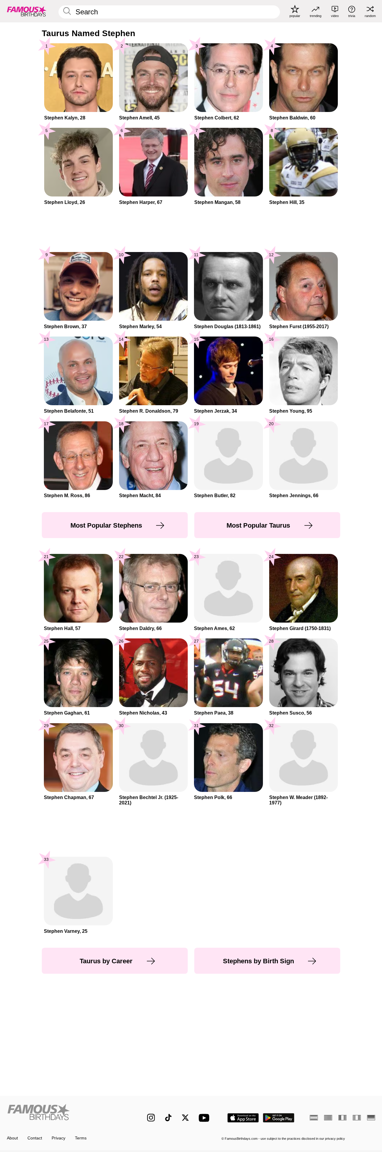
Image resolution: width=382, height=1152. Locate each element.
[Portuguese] (328, 1117)
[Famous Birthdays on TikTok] (168, 1118)
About (12, 1138)
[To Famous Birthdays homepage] (26, 11)
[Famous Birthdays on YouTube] (205, 1117)
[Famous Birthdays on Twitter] (185, 1118)
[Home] (66, 1113)
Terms (81, 1138)
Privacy (58, 1138)
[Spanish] (314, 1117)
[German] (371, 1117)
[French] (342, 1117)
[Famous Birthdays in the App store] (243, 1117)
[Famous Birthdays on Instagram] (151, 1118)
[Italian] (357, 1117)
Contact (34, 1138)
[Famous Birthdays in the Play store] (279, 1117)
